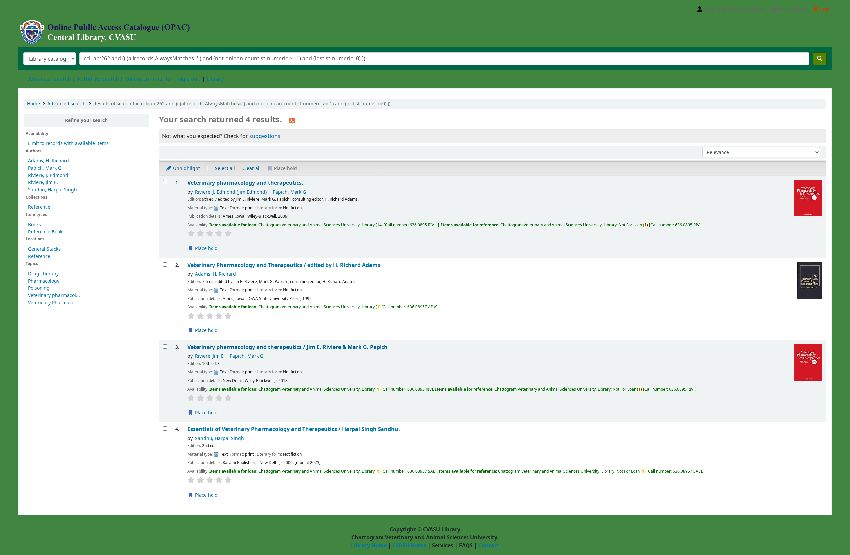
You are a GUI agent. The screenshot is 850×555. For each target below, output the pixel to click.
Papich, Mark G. (45, 168)
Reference (39, 207)
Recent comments (147, 79)
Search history (789, 9)
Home (33, 103)
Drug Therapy (43, 273)
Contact (488, 546)
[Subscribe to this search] (292, 120)
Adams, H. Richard (48, 160)
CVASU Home (409, 546)
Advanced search (49, 79)
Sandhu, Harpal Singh (52, 189)
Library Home (369, 546)
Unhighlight (186, 168)
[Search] (820, 58)
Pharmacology (43, 281)
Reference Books (46, 232)
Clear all (251, 168)
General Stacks (44, 249)
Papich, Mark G (289, 192)
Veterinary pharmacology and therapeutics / (287, 347)
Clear (823, 9)
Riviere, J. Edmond (48, 175)
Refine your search (86, 120)
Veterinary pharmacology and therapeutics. (245, 183)
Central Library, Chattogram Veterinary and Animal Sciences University (35, 9)
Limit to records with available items (68, 143)
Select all (225, 168)
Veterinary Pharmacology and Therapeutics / (283, 265)
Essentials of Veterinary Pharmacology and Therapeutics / (293, 429)
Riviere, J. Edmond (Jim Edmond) (231, 192)
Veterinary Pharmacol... (54, 302)
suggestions (264, 136)
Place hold (206, 248)
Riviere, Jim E (209, 356)
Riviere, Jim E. (43, 182)
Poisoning (39, 288)
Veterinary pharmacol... (54, 295)
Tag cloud (188, 79)
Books (34, 224)
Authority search (98, 79)
